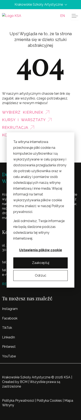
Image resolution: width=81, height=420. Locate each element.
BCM (23, 382)
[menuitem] (62, 16)
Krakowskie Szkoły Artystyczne (39, 4)
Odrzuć (40, 275)
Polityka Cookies (49, 401)
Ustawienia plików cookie (40, 250)
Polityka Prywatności (18, 401)
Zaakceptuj (40, 263)
